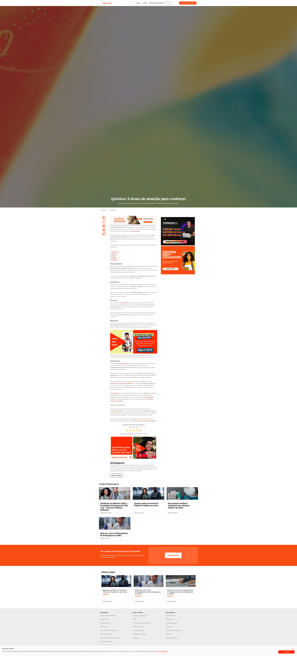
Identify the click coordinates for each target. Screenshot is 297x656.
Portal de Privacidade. (160, 651)
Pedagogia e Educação (139, 634)
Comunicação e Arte (138, 630)
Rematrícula (169, 626)
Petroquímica (115, 252)
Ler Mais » (106, 594)
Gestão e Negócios (138, 626)
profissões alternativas (121, 363)
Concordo (286, 652)
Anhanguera (115, 393)
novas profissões (124, 302)
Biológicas (136, 638)
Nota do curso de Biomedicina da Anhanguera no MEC (114, 534)
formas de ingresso (148, 397)
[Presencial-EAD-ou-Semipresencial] (178, 260)
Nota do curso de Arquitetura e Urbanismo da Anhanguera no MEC (180, 592)
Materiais (114, 257)
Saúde (135, 619)
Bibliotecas (103, 626)
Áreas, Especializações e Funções (128, 203)
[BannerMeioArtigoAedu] (133, 341)
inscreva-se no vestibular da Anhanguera (144, 421)
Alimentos (114, 253)
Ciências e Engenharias (139, 615)
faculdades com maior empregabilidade (121, 383)
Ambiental (114, 259)
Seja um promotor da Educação (109, 630)
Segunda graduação (171, 623)
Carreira (138, 3)
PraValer (168, 634)
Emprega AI (119, 401)
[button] (104, 217)
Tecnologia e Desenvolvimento (141, 623)
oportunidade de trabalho (117, 411)
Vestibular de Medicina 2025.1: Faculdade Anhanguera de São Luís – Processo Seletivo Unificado (114, 506)
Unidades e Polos (105, 623)
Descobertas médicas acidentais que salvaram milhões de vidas (179, 505)
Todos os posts (116, 475)
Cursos (144, 3)
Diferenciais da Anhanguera (108, 615)
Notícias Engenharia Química (170, 203)
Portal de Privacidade (106, 641)
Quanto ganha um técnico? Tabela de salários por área (146, 504)
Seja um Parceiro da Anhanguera (109, 638)
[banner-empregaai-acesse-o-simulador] (178, 231)
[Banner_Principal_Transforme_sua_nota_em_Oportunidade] (133, 220)
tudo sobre (128, 387)
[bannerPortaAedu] (133, 447)
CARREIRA (152, 203)
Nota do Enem (170, 619)
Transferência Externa (172, 638)
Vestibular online (170, 615)
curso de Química (135, 231)
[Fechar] (293, 649)
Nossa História (104, 619)
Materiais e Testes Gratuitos (156, 3)
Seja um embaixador (106, 634)
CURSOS (159, 203)
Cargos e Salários (143, 203)
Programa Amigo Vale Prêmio (174, 630)
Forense (113, 255)
